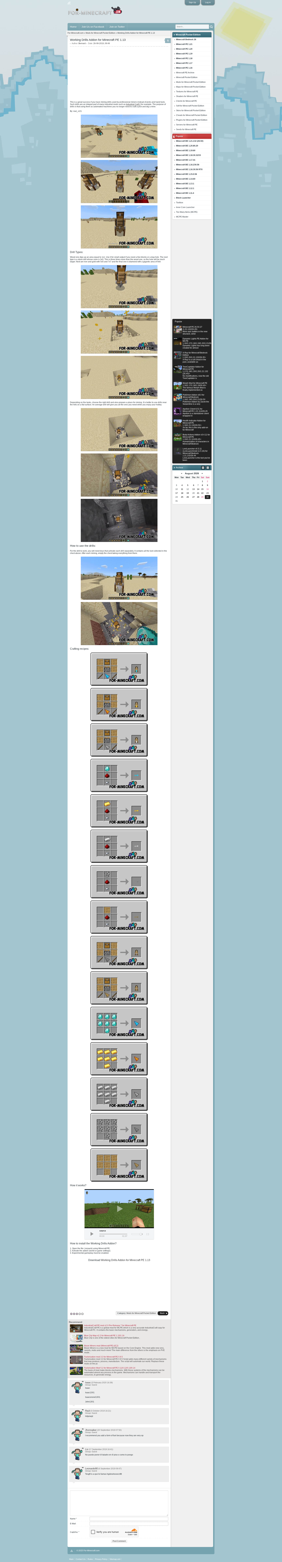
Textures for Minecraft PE (187, 91)
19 (188, 493)
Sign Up (192, 2)
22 (202, 493)
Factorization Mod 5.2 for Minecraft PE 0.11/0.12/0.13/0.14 (109, 1368)
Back (162, 1313)
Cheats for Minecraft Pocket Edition (191, 115)
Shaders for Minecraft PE (187, 96)
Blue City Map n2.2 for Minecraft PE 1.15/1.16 (104, 1335)
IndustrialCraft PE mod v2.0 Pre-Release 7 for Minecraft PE (110, 1325)
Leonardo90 (91, 1468)
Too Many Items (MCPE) (186, 212)
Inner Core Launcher (185, 207)
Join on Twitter (117, 26)
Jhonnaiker (91, 1430)
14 (198, 489)
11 (182, 489)
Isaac (88, 1382)
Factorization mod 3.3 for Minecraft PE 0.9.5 (103, 1357)
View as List (208, 467)
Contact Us (81, 1559)
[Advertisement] (192, 270)
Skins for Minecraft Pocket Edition (191, 110)
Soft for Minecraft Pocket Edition (190, 106)
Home (73, 26)
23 (207, 493)
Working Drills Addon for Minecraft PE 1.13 (125, 1260)
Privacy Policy (101, 1559)
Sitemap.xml (115, 1559)
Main (95, 12)
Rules (90, 1559)
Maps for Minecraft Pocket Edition (191, 87)
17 (176, 493)
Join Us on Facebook (93, 26)
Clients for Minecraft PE (186, 101)
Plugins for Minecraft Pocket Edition (191, 120)
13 (193, 489)
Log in (208, 2)
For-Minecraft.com (76, 33)
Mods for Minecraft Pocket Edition (191, 82)
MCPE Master (182, 217)
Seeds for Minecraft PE (186, 129)
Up (71, 1550)
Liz (86, 1449)
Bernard (82, 43)
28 (198, 497)
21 (198, 493)
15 (202, 489)
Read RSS (69, 3)
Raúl (87, 1410)
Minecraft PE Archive (185, 72)
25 (182, 497)
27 (193, 497)
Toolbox (179, 202)
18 (182, 493)
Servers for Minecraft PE (186, 125)
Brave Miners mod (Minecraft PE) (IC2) (101, 1346)
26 (188, 497)
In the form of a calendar (203, 467)
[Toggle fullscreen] (147, 1234)
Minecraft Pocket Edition (186, 77)
